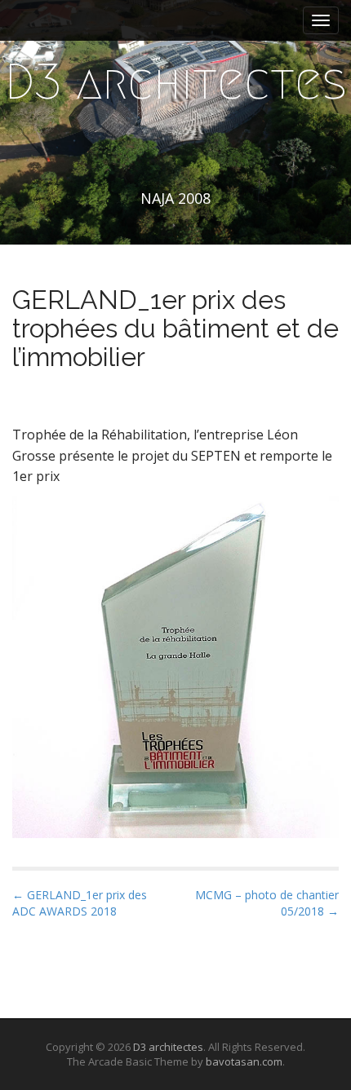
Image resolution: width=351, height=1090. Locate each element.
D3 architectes (176, 81)
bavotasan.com (244, 1061)
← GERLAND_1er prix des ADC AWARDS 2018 (79, 903)
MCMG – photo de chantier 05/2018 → (267, 903)
